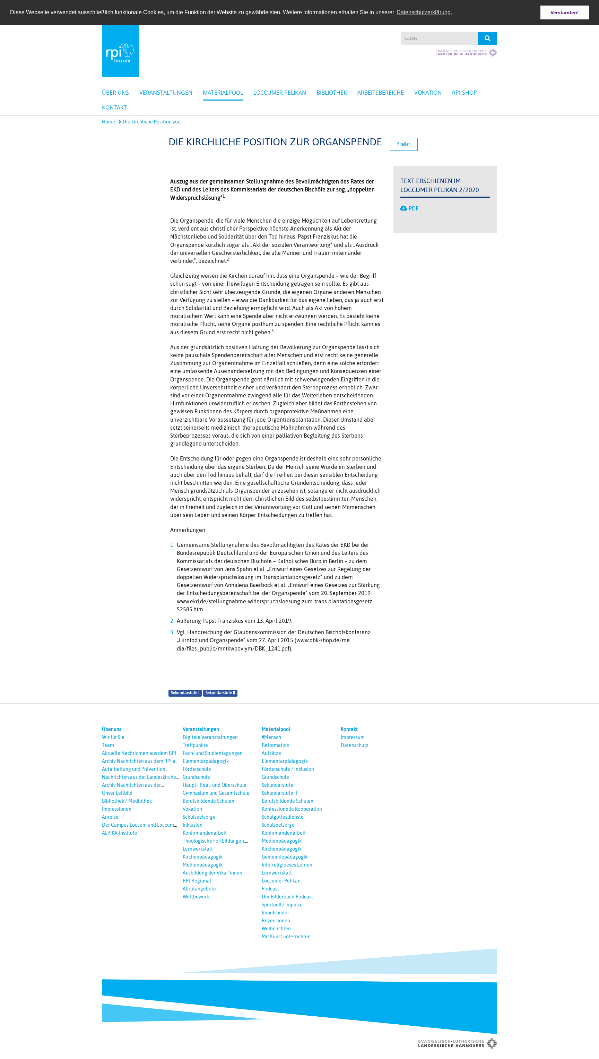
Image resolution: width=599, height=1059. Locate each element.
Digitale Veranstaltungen (210, 737)
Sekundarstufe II (220, 692)
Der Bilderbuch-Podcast (287, 896)
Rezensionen (276, 920)
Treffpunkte (195, 745)
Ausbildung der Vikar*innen (212, 873)
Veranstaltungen (165, 92)
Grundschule (196, 777)
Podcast (270, 889)
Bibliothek (331, 92)
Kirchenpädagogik (203, 857)
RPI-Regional (197, 881)
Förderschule (197, 769)
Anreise (110, 817)
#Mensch (271, 737)
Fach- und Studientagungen (213, 753)
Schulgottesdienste (283, 817)
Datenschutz (354, 745)
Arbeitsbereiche (380, 92)
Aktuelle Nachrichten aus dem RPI (139, 753)
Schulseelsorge (199, 817)
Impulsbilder (275, 912)
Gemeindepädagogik (284, 857)
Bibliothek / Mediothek (127, 801)
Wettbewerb (196, 896)
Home (108, 121)
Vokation (428, 92)
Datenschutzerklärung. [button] (424, 12)
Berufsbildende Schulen (208, 801)
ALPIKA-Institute (119, 833)
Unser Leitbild (117, 793)
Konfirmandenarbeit (205, 833)
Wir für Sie (113, 737)
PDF (413, 208)
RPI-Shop (464, 92)
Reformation (275, 745)
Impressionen (116, 809)
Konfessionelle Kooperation (292, 809)
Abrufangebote (199, 889)
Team (108, 745)
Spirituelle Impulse (282, 904)
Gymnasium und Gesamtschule (216, 793)
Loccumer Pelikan (279, 92)
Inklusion (192, 825)
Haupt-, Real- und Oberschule (214, 785)
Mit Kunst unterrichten (286, 936)
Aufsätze (271, 753)
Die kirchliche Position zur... (152, 121)
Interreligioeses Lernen (287, 865)
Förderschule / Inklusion (288, 769)
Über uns (115, 92)
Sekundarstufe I (185, 692)
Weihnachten (276, 928)
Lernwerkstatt (198, 849)
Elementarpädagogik (206, 761)
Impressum (353, 737)
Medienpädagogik (203, 865)
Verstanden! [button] (564, 12)
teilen (405, 144)
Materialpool (223, 92)
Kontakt (114, 107)
